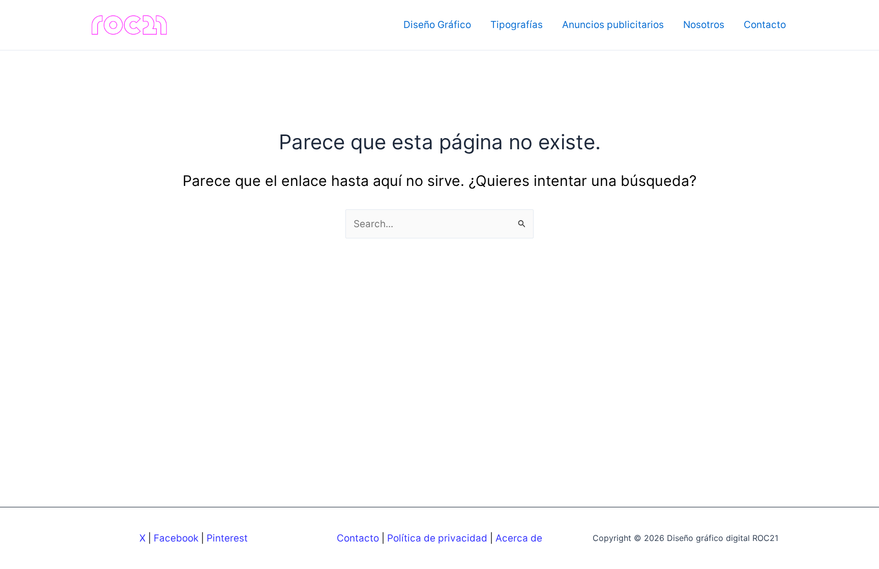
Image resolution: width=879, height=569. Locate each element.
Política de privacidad (437, 538)
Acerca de (518, 538)
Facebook (176, 538)
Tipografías (516, 25)
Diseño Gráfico (437, 25)
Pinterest (227, 538)
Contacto (765, 25)
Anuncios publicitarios (613, 25)
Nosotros (703, 25)
